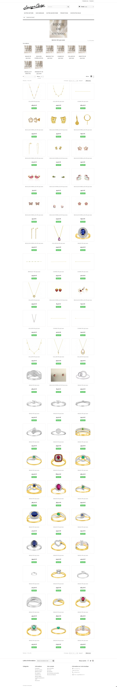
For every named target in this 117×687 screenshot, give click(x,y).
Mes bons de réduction (51, 674)
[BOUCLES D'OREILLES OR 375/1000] (38, 49)
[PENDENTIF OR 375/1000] (38, 64)
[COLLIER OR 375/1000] (71, 49)
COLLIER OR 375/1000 (34, 101)
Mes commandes (50, 668)
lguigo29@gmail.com (81, 674)
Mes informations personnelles (53, 673)
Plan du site (37, 680)
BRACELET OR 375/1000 (34, 271)
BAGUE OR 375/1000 (83, 243)
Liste (93, 77)
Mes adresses (49, 671)
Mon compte (50, 666)
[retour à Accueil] (24, 17)
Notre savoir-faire (52, 13)
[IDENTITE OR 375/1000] (82, 49)
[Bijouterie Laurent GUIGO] (34, 6)
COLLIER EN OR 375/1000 (58, 243)
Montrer (38, 76)
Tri (23, 76)
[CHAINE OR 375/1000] (60, 49)
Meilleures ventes (38, 671)
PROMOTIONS (64, 13)
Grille (91, 77)
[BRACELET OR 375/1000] (49, 49)
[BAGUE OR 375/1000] (28, 49)
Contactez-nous (75, 13)
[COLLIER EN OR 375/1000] (58, 233)
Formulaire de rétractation (27, 685)
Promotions (37, 668)
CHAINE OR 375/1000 (83, 101)
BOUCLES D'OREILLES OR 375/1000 (34, 129)
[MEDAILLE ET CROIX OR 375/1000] (28, 64)
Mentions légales (38, 676)
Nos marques (40, 13)
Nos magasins (37, 673)
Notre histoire (28, 13)
